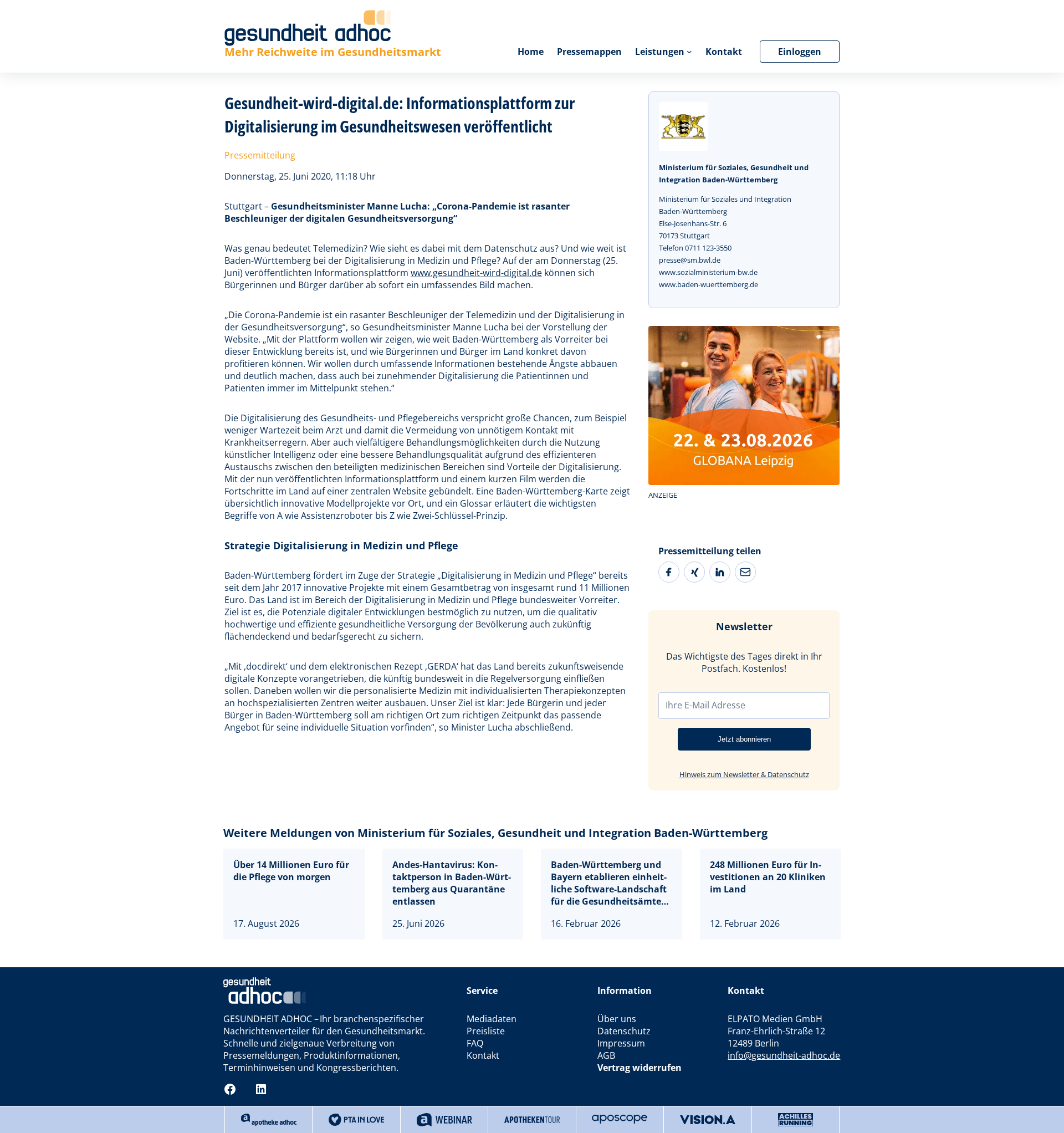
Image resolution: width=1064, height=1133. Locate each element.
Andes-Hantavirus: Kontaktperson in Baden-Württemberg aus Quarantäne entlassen (451, 883)
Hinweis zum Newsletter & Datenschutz (744, 774)
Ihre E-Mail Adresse (705, 705)
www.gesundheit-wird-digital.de (476, 273)
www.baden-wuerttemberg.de (708, 284)
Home (531, 51)
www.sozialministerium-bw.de (708, 272)
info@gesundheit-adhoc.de (784, 1055)
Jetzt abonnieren (744, 739)
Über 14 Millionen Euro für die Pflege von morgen (291, 871)
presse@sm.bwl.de (689, 260)
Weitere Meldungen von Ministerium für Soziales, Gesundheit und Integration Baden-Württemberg (495, 832)
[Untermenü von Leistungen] (689, 51)
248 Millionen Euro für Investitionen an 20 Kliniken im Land (768, 877)
